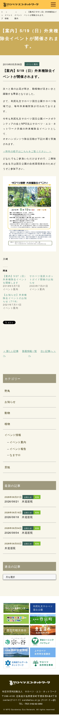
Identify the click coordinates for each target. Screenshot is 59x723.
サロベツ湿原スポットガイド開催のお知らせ (41, 279)
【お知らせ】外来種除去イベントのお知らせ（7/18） (15, 298)
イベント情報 (13, 435)
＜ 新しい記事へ (11, 353)
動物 (7, 413)
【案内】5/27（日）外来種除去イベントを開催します (15, 279)
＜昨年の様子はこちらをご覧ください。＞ (27, 151)
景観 (7, 467)
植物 (7, 424)
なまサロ (15, 455)
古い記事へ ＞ (48, 351)
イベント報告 (18, 449)
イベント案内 (18, 442)
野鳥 (7, 391)
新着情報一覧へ (29, 353)
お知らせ (10, 402)
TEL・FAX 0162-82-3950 (30, 703)
